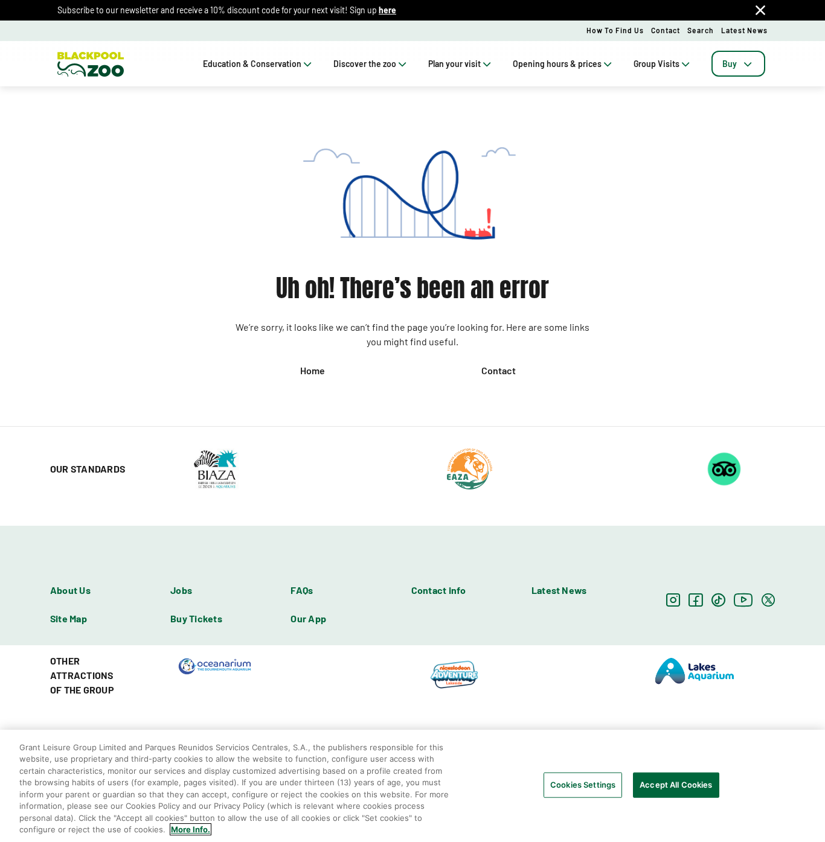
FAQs (302, 590)
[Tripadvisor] (724, 468)
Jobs (181, 590)
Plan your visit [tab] (454, 64)
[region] (412, 786)
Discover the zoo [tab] (364, 64)
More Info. (190, 829)
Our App (308, 618)
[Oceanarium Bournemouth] (214, 665)
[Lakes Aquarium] (695, 670)
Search (700, 30)
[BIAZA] (215, 468)
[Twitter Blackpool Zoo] (768, 600)
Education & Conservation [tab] (252, 64)
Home (312, 370)
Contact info (438, 590)
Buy (729, 64)
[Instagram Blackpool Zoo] (673, 600)
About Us (70, 590)
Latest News (744, 30)
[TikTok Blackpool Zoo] (718, 600)
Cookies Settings (582, 784)
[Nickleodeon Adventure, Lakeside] (455, 674)
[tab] (738, 63)
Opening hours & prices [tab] (557, 64)
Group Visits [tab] (656, 64)
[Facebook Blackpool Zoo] (695, 600)
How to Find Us (615, 30)
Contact (665, 30)
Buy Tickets (196, 618)
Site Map (68, 618)
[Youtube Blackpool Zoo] (743, 600)
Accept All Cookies (676, 784)
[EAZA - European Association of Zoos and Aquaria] (469, 468)
